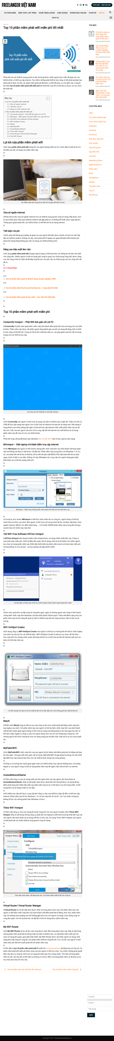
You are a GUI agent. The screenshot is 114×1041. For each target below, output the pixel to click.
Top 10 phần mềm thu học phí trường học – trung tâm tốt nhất (32, 288)
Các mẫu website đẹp (97, 117)
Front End (93, 135)
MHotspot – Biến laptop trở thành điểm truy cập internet (29, 117)
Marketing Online (78, 13)
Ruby (91, 173)
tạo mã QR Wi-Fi (45, 439)
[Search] (110, 12)
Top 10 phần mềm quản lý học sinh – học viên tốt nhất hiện (30, 297)
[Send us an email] (86, 5)
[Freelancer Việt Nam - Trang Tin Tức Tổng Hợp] (19, 5)
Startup (92, 13)
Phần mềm (93, 169)
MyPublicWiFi (15, 126)
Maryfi (12, 124)
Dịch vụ (55, 18)
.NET (91, 113)
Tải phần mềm (10, 13)
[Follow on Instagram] (80, 5)
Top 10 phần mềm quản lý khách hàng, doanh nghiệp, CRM (31, 279)
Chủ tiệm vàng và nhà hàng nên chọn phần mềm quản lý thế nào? (102, 35)
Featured (92, 130)
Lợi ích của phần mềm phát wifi (17, 102)
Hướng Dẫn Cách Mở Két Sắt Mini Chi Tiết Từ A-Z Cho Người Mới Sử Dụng (103, 65)
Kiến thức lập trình (27, 13)
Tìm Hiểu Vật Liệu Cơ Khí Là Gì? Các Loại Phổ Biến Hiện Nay (103, 80)
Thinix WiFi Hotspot (17, 131)
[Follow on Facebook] (78, 5)
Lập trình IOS (94, 152)
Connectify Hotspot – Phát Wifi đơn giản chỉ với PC (28, 114)
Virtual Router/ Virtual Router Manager (23, 134)
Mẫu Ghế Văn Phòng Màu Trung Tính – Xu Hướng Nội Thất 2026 (103, 94)
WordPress (93, 195)
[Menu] (110, 18)
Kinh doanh (62, 13)
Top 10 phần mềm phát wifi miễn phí (19, 112)
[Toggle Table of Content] (46, 98)
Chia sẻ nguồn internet (18, 104)
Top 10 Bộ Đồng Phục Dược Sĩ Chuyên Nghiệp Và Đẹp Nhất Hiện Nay (103, 50)
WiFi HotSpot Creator (17, 121)
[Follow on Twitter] (83, 5)
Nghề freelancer (47, 13)
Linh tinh (92, 156)
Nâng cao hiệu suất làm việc (20, 109)
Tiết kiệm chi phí (16, 106)
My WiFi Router (16, 136)
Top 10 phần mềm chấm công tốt (66, 969)
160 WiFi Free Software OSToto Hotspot (24, 119)
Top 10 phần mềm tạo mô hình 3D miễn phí (24, 969)
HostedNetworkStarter (18, 129)
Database (93, 126)
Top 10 (102, 13)
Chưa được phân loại (97, 122)
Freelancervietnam (53, 948)
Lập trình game (95, 147)
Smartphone (94, 177)
